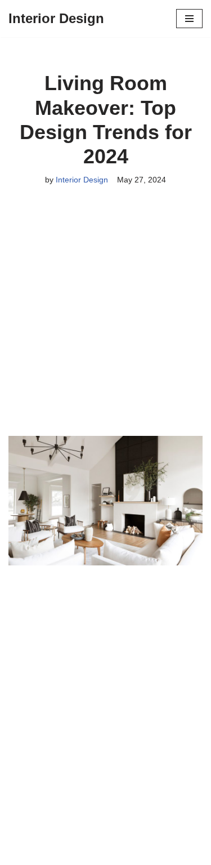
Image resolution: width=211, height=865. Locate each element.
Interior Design (82, 180)
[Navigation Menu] (189, 18)
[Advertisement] (105, 325)
